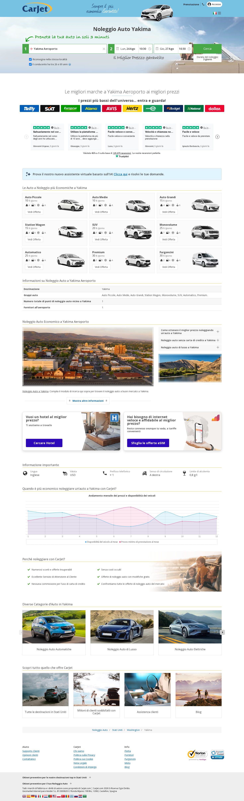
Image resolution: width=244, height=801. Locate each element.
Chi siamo (79, 751)
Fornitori (129, 755)
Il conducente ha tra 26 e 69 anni (50, 64)
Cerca (207, 49)
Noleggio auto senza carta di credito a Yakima (188, 340)
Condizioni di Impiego (85, 766)
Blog (126, 766)
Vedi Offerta (34, 211)
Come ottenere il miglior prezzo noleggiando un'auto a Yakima (187, 332)
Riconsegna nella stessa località (50, 59)
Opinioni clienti (30, 755)
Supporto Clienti (31, 751)
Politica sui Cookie (83, 759)
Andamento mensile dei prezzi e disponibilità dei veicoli (122, 495)
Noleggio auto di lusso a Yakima (180, 347)
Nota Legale (80, 763)
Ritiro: (33, 46)
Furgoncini (130, 759)
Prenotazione (191, 4)
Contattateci (29, 759)
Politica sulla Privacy (84, 755)
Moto (127, 763)
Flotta (127, 751)
